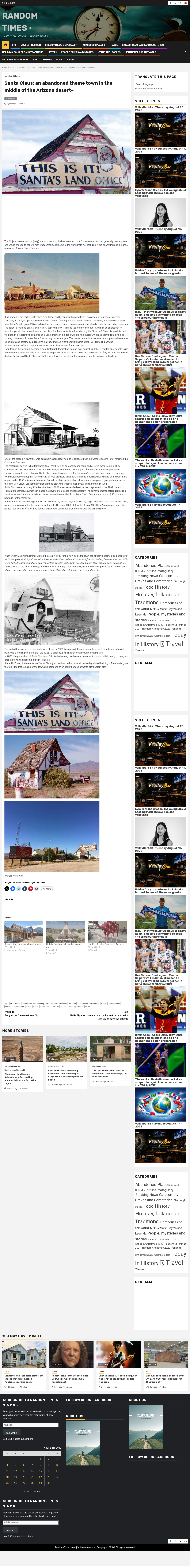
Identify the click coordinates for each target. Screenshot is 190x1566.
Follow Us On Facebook (151, 1457)
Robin (163, 1387)
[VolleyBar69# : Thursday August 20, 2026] (160, 129)
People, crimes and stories (77, 52)
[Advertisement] (66, 219)
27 (24, 1483)
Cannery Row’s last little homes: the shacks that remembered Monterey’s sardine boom (23, 1379)
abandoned (15, 1003)
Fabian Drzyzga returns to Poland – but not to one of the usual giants (159, 272)
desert (104, 1003)
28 (32, 1483)
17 (57, 1471)
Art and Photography (15, 59)
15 (40, 1471)
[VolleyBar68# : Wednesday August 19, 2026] (160, 170)
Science (158, 635)
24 (57, 1477)
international (19, 1006)
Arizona (72, 1003)
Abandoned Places (94, 45)
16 (49, 1471)
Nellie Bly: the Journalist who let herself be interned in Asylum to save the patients (99, 1015)
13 (24, 1471)
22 (40, 1477)
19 (15, 1477)
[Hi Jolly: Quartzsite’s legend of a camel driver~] (65, 932)
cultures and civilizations (88, 1003)
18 (7, 1477)
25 (7, 1483)
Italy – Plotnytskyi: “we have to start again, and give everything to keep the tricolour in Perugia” (160, 314)
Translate (158, 88)
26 (15, 1483)
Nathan (25, 1088)
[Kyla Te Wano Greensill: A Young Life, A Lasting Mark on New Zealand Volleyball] (160, 212)
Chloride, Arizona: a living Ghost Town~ (22, 944)
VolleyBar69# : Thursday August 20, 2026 (159, 109)
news (28, 1006)
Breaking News (146, 576)
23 (49, 1477)
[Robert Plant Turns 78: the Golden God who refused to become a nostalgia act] (71, 1354)
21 (32, 1477)
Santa (35, 1006)
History (52, 52)
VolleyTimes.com (31, 45)
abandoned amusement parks (35, 1003)
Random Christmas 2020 (149, 624)
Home (13, 45)
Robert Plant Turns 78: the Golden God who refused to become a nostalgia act (70, 1379)
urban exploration (75, 1006)
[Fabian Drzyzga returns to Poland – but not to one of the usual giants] (160, 292)
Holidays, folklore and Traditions (22, 52)
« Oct (27, 1491)
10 (57, 1465)
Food (35, 59)
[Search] (185, 52)
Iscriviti (10, 1530)
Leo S (22, 104)
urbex (87, 1006)
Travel (113, 45)
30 (49, 1483)
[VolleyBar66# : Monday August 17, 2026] (160, 526)
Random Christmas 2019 (162, 620)
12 (15, 1471)
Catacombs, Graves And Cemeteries (143, 45)
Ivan (111, 1082)
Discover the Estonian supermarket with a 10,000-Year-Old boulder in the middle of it (165, 1379)
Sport (70, 59)
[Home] (5, 45)
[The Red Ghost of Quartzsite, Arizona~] (107, 932)
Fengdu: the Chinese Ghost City (21, 1013)
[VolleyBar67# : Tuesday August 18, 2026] (160, 251)
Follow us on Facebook (88, 1400)
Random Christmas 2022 (156, 628)
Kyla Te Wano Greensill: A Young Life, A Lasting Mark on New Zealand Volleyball (160, 193)
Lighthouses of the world (140, 52)
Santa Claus (45, 1006)
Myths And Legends (109, 52)
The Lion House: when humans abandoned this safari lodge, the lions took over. (109, 1073)
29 (40, 1483)
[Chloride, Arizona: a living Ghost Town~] (23, 932)
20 (24, 1477)
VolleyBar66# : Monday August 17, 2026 (157, 506)
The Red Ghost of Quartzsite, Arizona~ (106, 944)
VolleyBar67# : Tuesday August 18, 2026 (158, 230)
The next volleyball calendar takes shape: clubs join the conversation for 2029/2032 (158, 463)
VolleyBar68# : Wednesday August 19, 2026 (160, 150)
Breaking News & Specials (60, 45)
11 (7, 1471)
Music (59, 59)
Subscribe (11, 1433)
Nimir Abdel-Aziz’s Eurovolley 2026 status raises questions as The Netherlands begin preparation (159, 419)
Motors (47, 59)
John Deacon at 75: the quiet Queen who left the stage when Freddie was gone (118, 1379)
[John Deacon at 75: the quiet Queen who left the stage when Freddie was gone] (118, 1354)
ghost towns (114, 1003)
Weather (139, 650)
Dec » (37, 1491)
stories (56, 1006)
